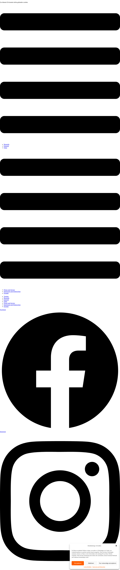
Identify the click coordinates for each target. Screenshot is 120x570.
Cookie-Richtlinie (88, 567)
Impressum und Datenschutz (98, 567)
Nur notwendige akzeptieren (107, 563)
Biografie (6, 144)
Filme (5, 148)
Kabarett (6, 146)
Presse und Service (9, 290)
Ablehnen (91, 563)
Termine (6, 296)
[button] (116, 546)
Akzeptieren (77, 563)
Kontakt (6, 293)
